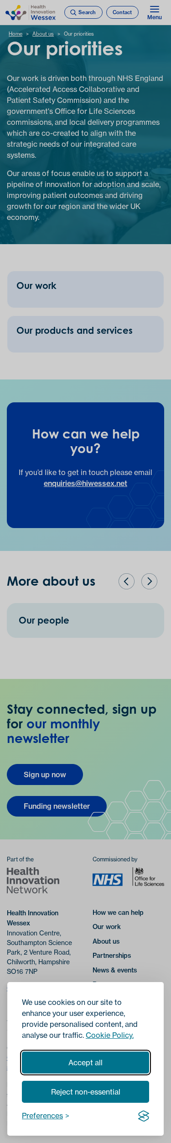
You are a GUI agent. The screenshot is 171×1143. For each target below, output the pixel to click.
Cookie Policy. (110, 1035)
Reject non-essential (85, 1091)
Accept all (85, 1062)
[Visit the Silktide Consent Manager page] (143, 1115)
